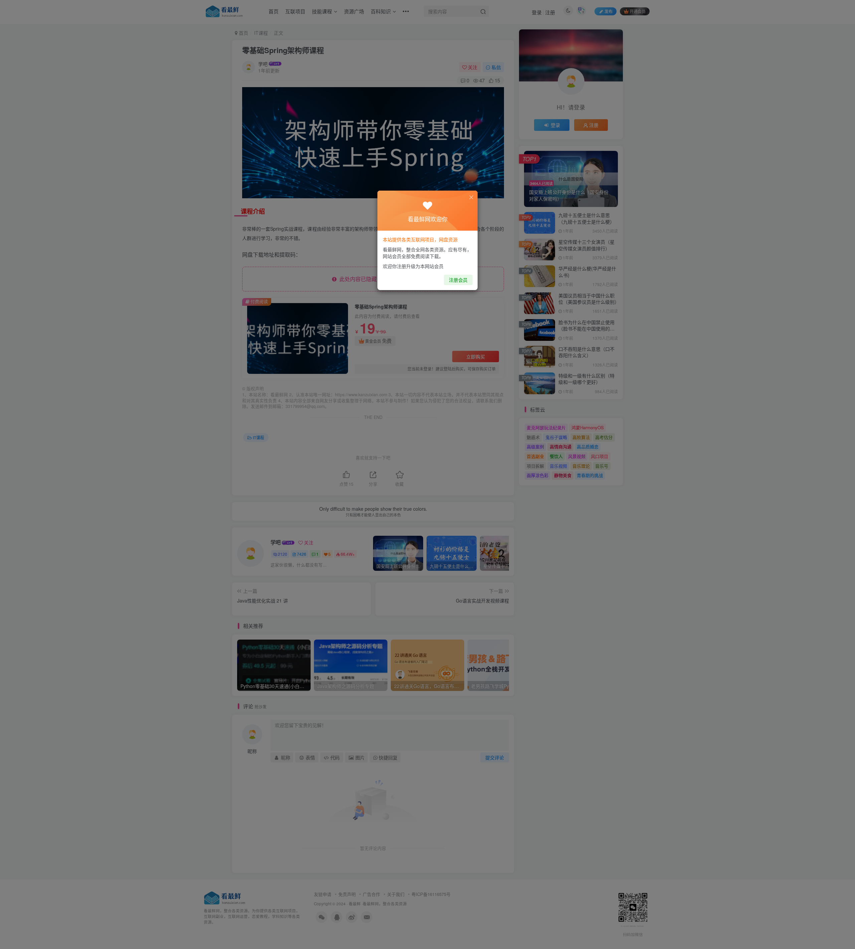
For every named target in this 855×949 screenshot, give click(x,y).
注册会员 (458, 279)
